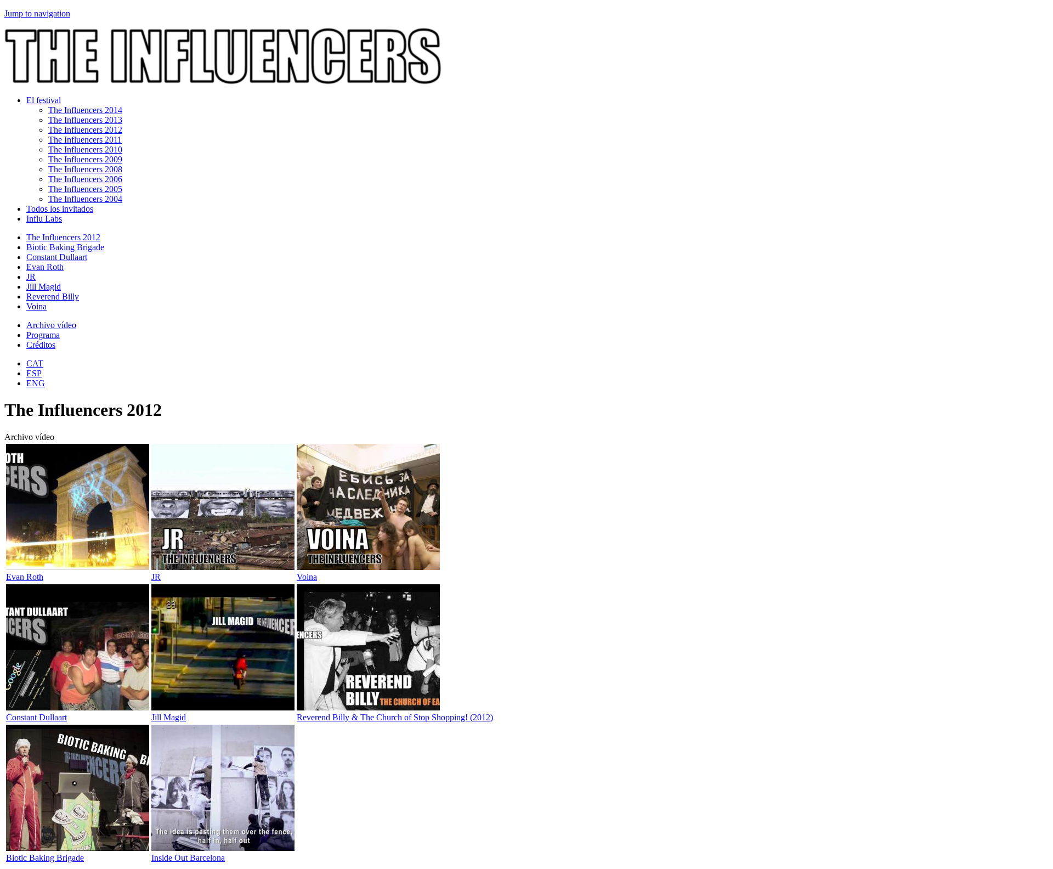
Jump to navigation (37, 13)
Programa (43, 335)
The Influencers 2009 (85, 159)
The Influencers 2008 (85, 169)
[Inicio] (222, 81)
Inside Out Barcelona (188, 857)
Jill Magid (43, 286)
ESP (34, 373)
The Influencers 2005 (85, 189)
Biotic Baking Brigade (65, 247)
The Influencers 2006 (85, 179)
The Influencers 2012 (85, 129)
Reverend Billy (52, 296)
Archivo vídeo (51, 325)
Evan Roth (45, 267)
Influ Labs (44, 218)
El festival (43, 100)
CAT (34, 363)
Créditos (40, 344)
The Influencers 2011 (85, 139)
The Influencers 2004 (85, 199)
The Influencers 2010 (85, 149)
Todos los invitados (59, 208)
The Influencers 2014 (85, 110)
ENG (35, 383)
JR (31, 276)
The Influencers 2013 (85, 120)
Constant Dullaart (56, 257)
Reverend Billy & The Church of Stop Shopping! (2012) (395, 717)
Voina (36, 306)
